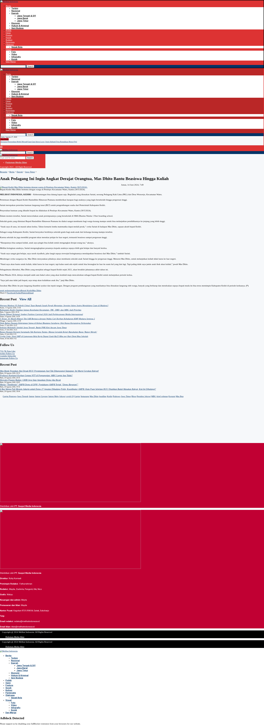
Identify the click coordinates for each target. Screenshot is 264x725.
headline (102, 396)
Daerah (15, 13)
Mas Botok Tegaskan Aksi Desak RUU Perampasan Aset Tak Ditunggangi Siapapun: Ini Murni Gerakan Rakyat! (49, 371)
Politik (8, 30)
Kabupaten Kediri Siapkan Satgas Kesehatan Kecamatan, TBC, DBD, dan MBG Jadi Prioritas (40, 310)
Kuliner (9, 40)
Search (30, 66)
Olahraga (10, 44)
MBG (153, 396)
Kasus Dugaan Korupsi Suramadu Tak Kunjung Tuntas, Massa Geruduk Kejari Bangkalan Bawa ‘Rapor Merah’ (48, 332)
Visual (8, 49)
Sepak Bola (16, 47)
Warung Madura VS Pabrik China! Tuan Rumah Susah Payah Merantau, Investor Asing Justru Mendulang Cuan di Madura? (54, 305)
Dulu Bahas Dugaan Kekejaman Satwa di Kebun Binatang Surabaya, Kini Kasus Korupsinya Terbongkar (45, 323)
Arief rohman (162, 396)
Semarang (85, 396)
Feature (9, 35)
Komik (14, 59)
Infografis (16, 57)
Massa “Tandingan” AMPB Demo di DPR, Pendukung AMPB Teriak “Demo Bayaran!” (39, 384)
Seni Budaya (17, 28)
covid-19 (70, 396)
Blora (133, 396)
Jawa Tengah (22, 396)
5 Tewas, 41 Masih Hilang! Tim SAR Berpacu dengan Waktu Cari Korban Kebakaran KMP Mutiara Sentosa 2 (47, 319)
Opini (8, 33)
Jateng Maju (53, 396)
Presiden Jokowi (144, 396)
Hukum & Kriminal (20, 25)
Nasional (15, 11)
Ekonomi (15, 23)
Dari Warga (11, 62)
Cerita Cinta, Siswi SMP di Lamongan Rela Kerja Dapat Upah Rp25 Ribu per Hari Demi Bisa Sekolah (44, 336)
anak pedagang (6, 290)
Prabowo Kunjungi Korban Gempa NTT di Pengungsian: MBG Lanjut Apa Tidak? (36, 375)
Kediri (109, 396)
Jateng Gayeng (41, 396)
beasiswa (17, 290)
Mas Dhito (36, 290)
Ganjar (77, 396)
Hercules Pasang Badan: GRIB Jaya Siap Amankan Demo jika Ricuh (30, 380)
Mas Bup (180, 396)
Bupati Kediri (26, 290)
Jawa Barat (22, 18)
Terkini (14, 8)
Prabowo (116, 396)
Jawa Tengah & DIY (26, 16)
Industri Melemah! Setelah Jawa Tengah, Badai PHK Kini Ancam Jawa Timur (33, 327)
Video (14, 54)
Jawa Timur (22, 21)
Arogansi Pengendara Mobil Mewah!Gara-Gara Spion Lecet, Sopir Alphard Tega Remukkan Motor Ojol (38, 142)
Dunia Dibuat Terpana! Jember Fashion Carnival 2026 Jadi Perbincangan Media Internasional (41, 314)
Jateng (31, 396)
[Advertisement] (82, 423)
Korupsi (171, 396)
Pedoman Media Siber (16, 162)
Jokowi (62, 396)
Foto (13, 52)
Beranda (3, 172)
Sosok (8, 37)
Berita (8, 6)
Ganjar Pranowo (10, 396)
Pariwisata (10, 42)
